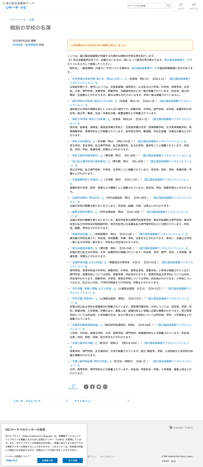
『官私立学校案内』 (81, 141)
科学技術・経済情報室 (25, 45)
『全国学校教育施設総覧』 (85, 325)
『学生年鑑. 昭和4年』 (82, 298)
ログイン (194, 8)
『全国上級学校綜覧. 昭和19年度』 (89, 361)
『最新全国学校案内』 (82, 212)
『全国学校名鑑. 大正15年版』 (87, 262)
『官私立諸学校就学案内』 (85, 155)
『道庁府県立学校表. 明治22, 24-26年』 (92, 101)
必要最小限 (47, 460)
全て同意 (72, 460)
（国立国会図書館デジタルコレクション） (160, 141)
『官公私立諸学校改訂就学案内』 (89, 161)
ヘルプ (180, 8)
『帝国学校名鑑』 (80, 234)
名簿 (31, 19)
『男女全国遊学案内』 (82, 248)
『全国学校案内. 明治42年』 (86, 197)
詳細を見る (11, 460)
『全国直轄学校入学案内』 (85, 179)
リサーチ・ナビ (18, 19)
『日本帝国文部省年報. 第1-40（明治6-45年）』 (97, 79)
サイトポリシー (108, 456)
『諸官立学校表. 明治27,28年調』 (89, 119)
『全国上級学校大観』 (82, 343)
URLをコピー (73, 388)
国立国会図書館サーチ (177, 60)
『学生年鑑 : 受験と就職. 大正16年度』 (92, 288)
